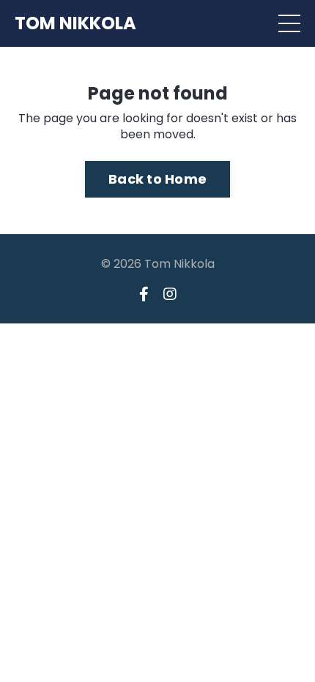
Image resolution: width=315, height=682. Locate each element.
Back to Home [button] (157, 179)
